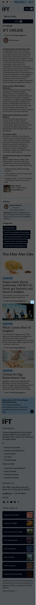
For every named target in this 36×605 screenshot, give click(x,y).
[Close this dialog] (32, 302)
